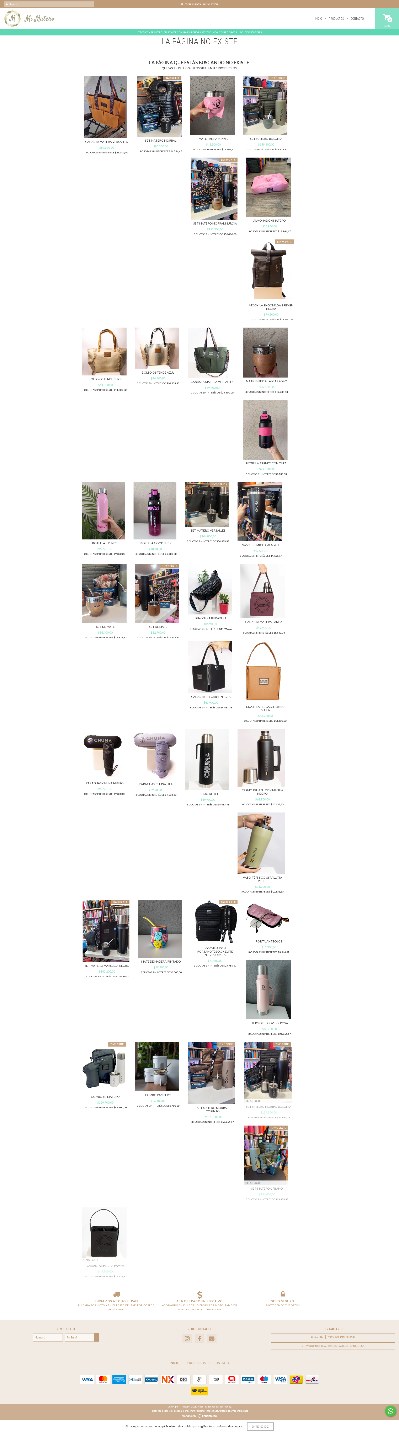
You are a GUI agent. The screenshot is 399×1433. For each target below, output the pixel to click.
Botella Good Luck (156, 543)
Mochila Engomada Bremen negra (271, 307)
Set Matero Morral (160, 140)
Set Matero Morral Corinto (212, 1109)
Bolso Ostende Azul (158, 372)
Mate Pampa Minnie (213, 138)
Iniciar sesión (210, 4)
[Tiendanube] (199, 1417)
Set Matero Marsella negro (107, 965)
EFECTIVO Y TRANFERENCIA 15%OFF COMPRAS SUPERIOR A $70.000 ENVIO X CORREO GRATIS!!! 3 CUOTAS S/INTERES (200, 32)
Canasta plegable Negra (211, 696)
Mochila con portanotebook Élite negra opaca (215, 951)
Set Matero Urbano (267, 1188)
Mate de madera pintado (161, 961)
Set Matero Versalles (208, 530)
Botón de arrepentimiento (234, 1410)
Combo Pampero (158, 1095)
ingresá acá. (212, 1410)
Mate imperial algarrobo (266, 381)
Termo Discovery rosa (269, 1023)
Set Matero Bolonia (266, 138)
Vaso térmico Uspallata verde (262, 879)
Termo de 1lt (208, 793)
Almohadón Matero (269, 220)
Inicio (318, 18)
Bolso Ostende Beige (105, 379)
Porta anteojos (269, 941)
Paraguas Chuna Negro (105, 783)
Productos (336, 18)
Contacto (357, 18)
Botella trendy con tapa (266, 463)
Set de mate (105, 626)
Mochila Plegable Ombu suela (265, 708)
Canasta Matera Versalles (106, 141)
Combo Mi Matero (105, 1096)
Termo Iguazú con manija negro (262, 791)
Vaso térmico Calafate (261, 545)
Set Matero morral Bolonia (268, 1106)
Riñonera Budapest (211, 618)
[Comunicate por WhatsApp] (390, 1411)
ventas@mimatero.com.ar (341, 1336)
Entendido (260, 1426)
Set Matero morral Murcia (215, 223)
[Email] (212, 1338)
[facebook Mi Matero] (199, 1338)
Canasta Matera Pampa (263, 622)
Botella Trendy (104, 543)
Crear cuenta (193, 4)
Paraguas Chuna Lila (156, 784)
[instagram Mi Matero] (187, 1338)
